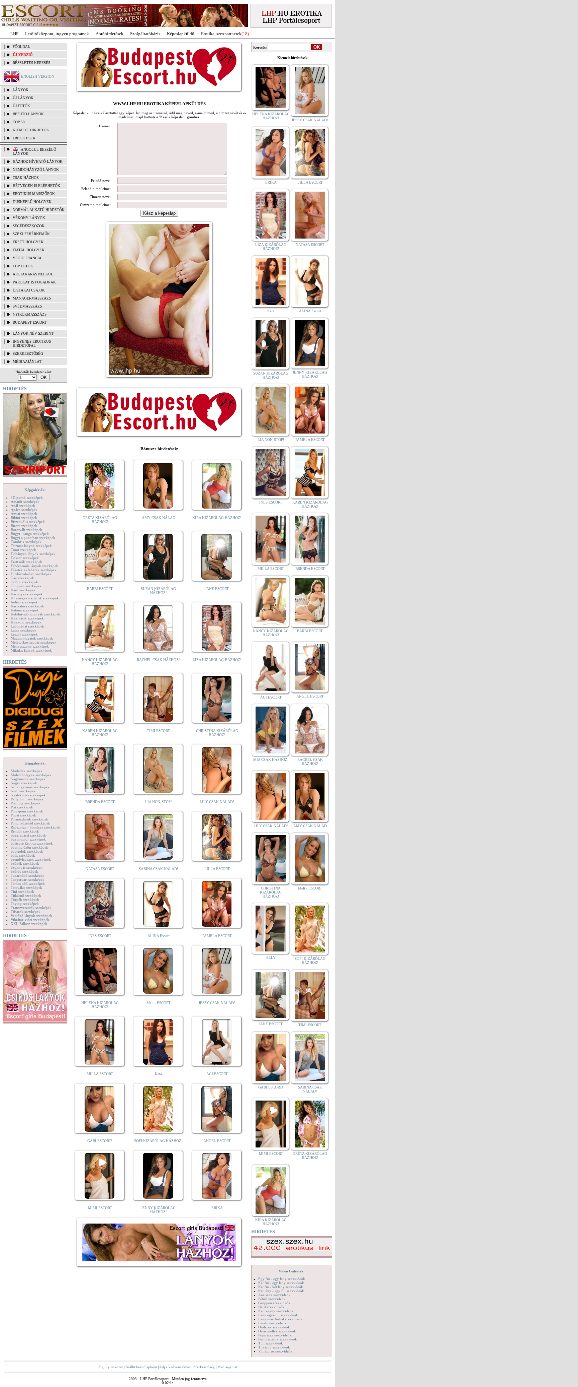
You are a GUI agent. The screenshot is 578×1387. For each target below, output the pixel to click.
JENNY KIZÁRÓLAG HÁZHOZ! (158, 1210)
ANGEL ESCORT (217, 1141)
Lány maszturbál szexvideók (280, 1319)
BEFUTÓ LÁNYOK (28, 114)
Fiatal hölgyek (28, 250)
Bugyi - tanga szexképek (30, 534)
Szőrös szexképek (24, 871)
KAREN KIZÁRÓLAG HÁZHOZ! (100, 733)
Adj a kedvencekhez (175, 1367)
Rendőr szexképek (25, 831)
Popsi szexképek (23, 815)
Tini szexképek (22, 891)
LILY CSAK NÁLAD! (217, 802)
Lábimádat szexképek (27, 626)
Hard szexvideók (271, 1307)
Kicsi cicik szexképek (27, 618)
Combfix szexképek (26, 542)
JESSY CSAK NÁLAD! (217, 1003)
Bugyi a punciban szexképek (33, 538)
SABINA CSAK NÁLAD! (158, 869)
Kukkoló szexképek (26, 622)
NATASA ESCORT (100, 869)
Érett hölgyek (28, 242)
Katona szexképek (25, 610)
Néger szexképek (24, 783)
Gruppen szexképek (26, 586)
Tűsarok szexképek (25, 912)
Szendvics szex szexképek (31, 859)
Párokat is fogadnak (34, 282)
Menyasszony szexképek (30, 646)
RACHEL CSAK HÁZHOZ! (158, 660)
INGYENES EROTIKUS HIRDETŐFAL (32, 343)
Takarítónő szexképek (27, 875)
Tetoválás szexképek (26, 887)
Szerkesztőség (204, 1367)
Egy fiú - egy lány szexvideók (281, 1279)
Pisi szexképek (22, 807)
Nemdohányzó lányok (36, 170)
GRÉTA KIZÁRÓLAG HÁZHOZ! (100, 520)
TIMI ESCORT (158, 731)
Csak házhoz (26, 178)
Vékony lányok (29, 218)
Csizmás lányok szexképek (31, 546)
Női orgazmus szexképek (30, 787)
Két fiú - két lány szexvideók (280, 1287)
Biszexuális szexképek (28, 522)
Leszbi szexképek (24, 634)
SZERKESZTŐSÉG (28, 353)
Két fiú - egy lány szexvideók (281, 1283)
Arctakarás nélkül (33, 274)
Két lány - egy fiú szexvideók (281, 1291)
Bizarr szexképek (24, 526)
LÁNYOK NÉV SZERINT (33, 333)
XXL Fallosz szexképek (29, 924)
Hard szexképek (23, 590)
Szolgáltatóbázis (145, 33)
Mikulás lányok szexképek (31, 650)
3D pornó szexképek (27, 498)
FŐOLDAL (21, 47)
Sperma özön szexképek (29, 847)
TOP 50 (19, 122)
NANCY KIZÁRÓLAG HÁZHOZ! (100, 662)
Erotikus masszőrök (34, 194)
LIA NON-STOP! (158, 802)
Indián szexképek (24, 602)
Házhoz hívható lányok (38, 161)
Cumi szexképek (23, 550)
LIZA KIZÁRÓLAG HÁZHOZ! (217, 660)
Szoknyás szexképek (26, 867)
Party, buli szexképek (27, 799)
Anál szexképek (23, 506)
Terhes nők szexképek (28, 883)
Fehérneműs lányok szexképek (34, 566)
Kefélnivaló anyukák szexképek (35, 614)
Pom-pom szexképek (27, 811)
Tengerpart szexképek (27, 879)
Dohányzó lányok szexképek (33, 554)
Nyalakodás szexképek (28, 795)
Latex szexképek (23, 630)
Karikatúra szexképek (27, 606)
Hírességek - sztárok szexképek (35, 598)
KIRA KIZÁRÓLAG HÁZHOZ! (217, 518)
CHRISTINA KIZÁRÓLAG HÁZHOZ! (217, 733)
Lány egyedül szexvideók (278, 1315)
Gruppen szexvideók (274, 1303)
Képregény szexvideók (276, 1311)
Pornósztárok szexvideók (277, 1339)
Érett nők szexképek (26, 562)
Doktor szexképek (25, 558)
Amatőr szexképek (25, 502)
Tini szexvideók (270, 1343)
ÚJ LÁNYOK (23, 98)
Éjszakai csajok (29, 290)
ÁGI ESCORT (217, 1074)
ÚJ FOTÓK (21, 106)
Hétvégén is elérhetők (36, 186)
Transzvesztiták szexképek (31, 908)
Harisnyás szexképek (27, 594)
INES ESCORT (99, 936)
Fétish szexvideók (272, 1299)
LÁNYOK (20, 90)
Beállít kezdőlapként (141, 1367)
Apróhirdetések (109, 33)
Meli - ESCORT (159, 1003)
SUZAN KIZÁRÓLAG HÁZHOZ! (158, 591)
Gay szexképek (22, 578)
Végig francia (27, 258)
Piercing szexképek (25, 803)
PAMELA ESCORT (217, 936)
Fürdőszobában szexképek (31, 574)
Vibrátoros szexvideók (275, 1351)
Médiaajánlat (227, 1367)
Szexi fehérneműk (31, 234)
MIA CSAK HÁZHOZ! (271, 759)
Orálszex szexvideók (274, 1327)
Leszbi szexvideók (272, 1323)
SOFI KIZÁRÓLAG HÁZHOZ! (158, 1141)
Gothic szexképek (24, 582)
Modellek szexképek (26, 771)
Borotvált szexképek (26, 530)
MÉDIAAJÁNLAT (27, 361)
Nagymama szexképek (28, 779)
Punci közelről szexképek (30, 823)
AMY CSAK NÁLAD (158, 518)
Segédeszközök (28, 226)
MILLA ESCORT (100, 1074)
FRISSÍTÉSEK (24, 138)
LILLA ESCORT (217, 869)
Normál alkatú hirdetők (39, 210)
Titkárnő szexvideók (274, 1347)
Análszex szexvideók (274, 1295)
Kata (158, 1074)
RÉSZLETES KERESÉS (31, 63)
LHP (14, 33)
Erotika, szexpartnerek (221, 33)
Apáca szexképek (24, 510)
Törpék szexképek (25, 900)
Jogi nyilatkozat (110, 1367)
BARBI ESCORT (100, 589)
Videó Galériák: (292, 1271)
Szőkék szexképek (25, 863)
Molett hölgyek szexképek (31, 775)
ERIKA (217, 1208)
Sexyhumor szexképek (28, 839)
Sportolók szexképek (27, 851)
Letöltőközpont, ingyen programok (57, 33)
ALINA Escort (159, 936)
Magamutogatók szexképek (32, 638)
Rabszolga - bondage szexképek (35, 827)
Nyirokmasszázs (29, 314)
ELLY (271, 957)
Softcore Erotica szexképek (32, 843)
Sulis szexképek (23, 855)
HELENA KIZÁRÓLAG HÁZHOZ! (100, 1005)
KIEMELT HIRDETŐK (31, 130)
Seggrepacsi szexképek (28, 835)
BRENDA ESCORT (100, 802)
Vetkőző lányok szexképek (31, 916)
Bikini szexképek (24, 518)
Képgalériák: (35, 490)
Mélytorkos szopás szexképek (34, 642)
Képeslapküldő (180, 33)
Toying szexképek (25, 904)
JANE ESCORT (217, 589)
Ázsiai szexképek (24, 514)
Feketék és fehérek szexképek (34, 570)
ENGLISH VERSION (37, 76)
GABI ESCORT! (99, 1141)
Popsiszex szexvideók (275, 1335)
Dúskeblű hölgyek (32, 202)
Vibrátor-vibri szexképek (30, 920)
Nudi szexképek (23, 791)
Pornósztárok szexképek (29, 819)
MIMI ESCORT (100, 1208)
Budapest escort (29, 322)
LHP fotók (23, 266)
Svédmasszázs (27, 306)
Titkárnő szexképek (26, 896)
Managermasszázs (32, 298)
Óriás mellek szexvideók (277, 1331)
